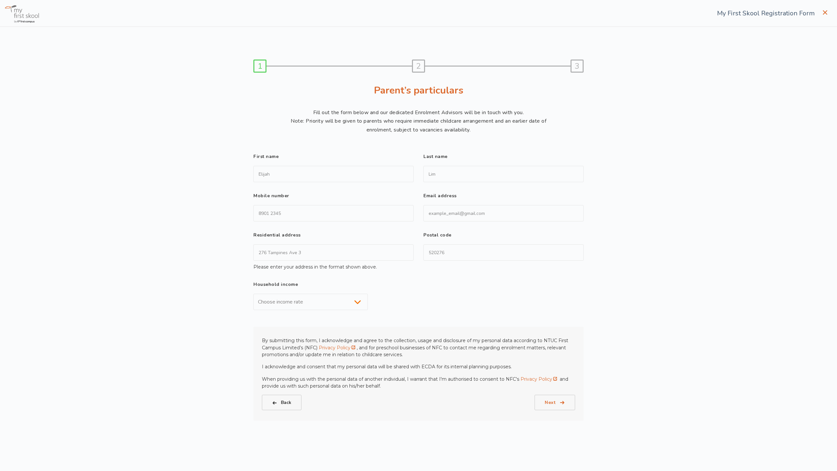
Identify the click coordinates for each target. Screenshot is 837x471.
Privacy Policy (334, 348)
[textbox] (282, 302)
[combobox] (310, 302)
